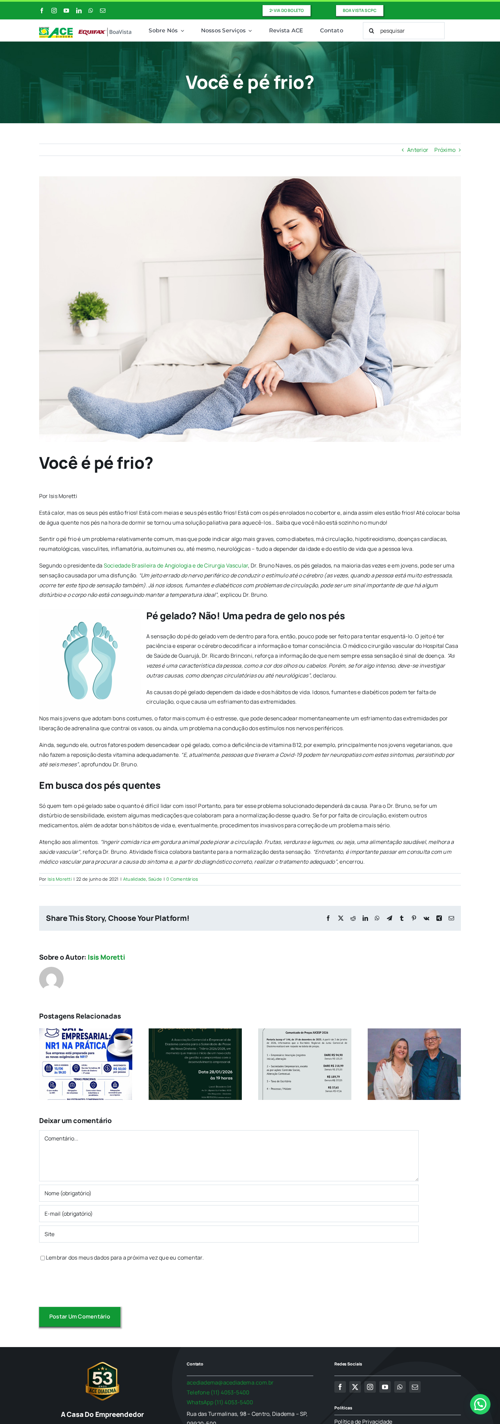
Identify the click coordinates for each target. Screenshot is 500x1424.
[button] (480, 1404)
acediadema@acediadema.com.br (230, 1382)
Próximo (444, 150)
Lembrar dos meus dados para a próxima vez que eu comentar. (125, 1257)
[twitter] (355, 1387)
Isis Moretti (60, 879)
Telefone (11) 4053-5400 (218, 1392)
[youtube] (66, 10)
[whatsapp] (90, 10)
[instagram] (54, 10)
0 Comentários (182, 879)
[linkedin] (79, 10)
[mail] (102, 10)
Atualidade (134, 879)
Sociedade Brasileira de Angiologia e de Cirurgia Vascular (176, 565)
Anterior (417, 150)
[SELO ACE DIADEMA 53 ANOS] (102, 1361)
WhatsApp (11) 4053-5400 (220, 1402)
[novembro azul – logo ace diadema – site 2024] (85, 29)
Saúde (155, 879)
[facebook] (42, 10)
